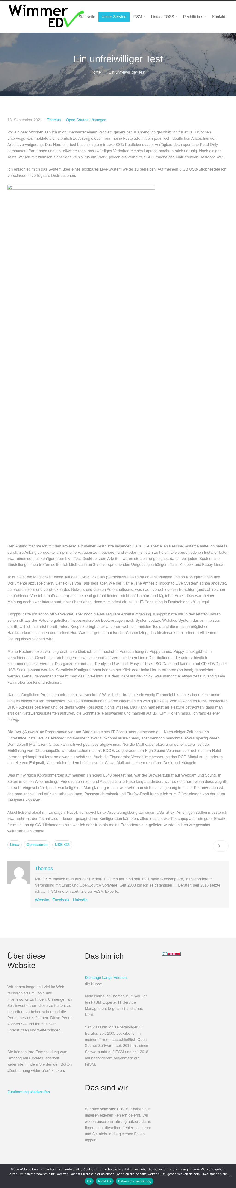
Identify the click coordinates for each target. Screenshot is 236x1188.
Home (96, 72)
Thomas (54, 120)
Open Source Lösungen (86, 120)
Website (42, 900)
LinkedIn (80, 900)
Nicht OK (104, 1181)
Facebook (61, 900)
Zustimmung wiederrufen (28, 1092)
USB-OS (62, 844)
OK (89, 1181)
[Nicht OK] (230, 1175)
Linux (14, 844)
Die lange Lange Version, (106, 977)
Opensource (37, 844)
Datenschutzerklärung (134, 1181)
